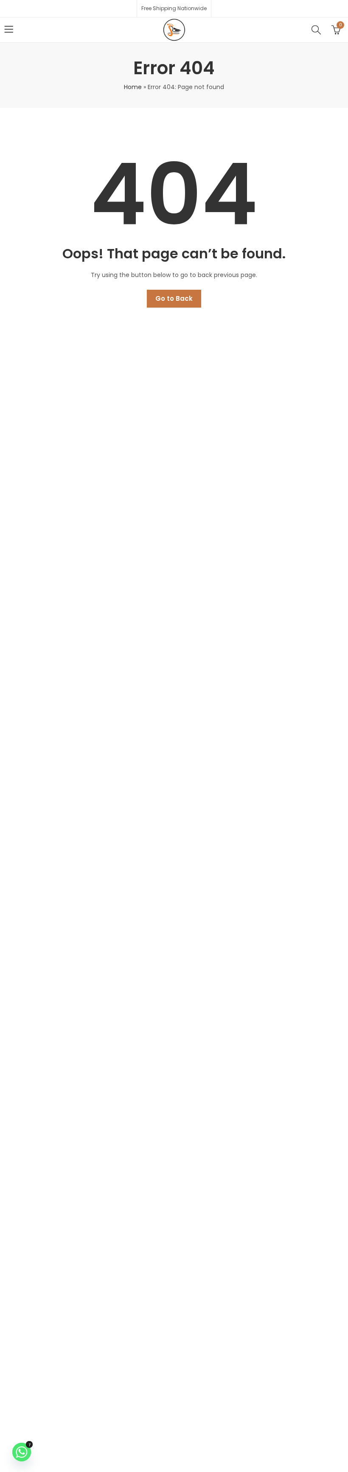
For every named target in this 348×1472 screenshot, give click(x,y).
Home (133, 87)
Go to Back (174, 298)
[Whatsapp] (21, 1452)
